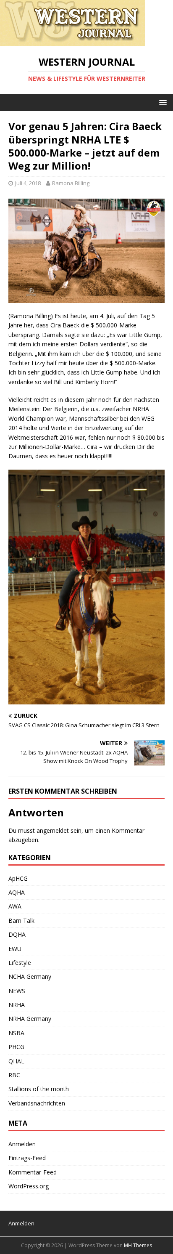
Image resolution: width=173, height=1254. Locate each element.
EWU (14, 949)
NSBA (16, 1033)
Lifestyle (19, 963)
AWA (14, 906)
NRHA (16, 1005)
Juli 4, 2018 (28, 183)
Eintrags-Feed (27, 1158)
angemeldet (53, 830)
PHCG (16, 1047)
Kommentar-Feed (32, 1172)
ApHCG (18, 878)
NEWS (16, 991)
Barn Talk (21, 921)
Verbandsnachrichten (36, 1103)
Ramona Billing (70, 183)
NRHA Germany (29, 1019)
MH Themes (138, 1245)
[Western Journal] (72, 41)
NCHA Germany (29, 976)
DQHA (17, 934)
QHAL (16, 1061)
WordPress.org (28, 1186)
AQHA (16, 892)
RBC (14, 1075)
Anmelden (22, 1144)
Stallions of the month (38, 1089)
